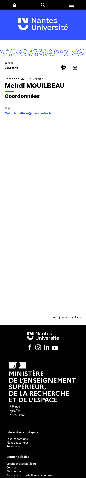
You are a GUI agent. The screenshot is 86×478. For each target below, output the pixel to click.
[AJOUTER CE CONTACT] (75, 67)
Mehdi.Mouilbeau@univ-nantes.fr (28, 113)
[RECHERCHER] (43, 5)
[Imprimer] (64, 67)
